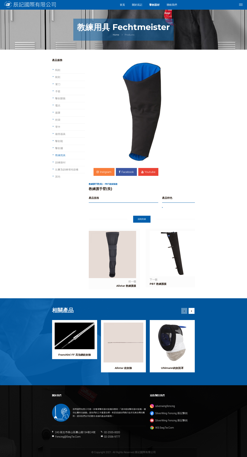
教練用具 (60, 155)
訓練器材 (60, 162)
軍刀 (57, 84)
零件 (57, 126)
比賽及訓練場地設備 (66, 169)
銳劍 (57, 77)
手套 (57, 91)
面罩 (57, 112)
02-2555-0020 (112, 432)
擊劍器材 (154, 4)
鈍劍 (57, 70)
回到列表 (142, 219)
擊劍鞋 (59, 141)
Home (116, 35)
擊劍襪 (59, 148)
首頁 (122, 4)
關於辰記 (137, 4)
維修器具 (60, 134)
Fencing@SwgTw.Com (68, 436)
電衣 (57, 105)
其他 (57, 176)
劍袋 (57, 119)
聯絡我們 (172, 4)
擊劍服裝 (60, 98)
